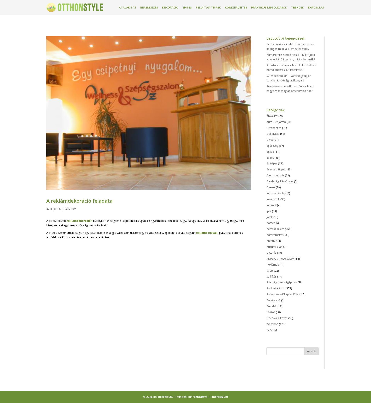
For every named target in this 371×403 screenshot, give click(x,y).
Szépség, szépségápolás (281, 282)
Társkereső (273, 300)
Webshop (272, 324)
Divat (269, 139)
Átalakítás (127, 7)
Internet (271, 205)
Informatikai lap (276, 193)
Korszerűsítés (236, 7)
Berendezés (149, 7)
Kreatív (270, 241)
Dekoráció (170, 7)
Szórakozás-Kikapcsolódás (283, 294)
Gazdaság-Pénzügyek (279, 181)
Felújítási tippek (208, 7)
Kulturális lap (274, 247)
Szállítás (271, 276)
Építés (187, 7)
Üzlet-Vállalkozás (277, 318)
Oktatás (271, 252)
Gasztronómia (275, 175)
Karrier (270, 223)
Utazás (270, 312)
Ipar (268, 211)
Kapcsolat (316, 7)
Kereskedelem (275, 229)
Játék (269, 217)
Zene (269, 330)
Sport (269, 270)
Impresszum (219, 397)
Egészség (272, 145)
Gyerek (270, 187)
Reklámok (70, 208)
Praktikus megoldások (269, 7)
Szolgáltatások (275, 288)
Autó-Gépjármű (276, 122)
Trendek (297, 7)
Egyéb (270, 151)
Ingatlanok (273, 199)
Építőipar (271, 163)
